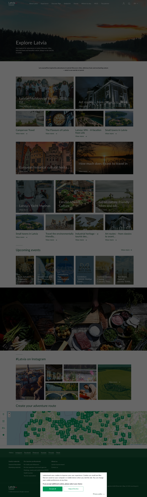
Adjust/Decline (73, 489)
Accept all (52, 489)
